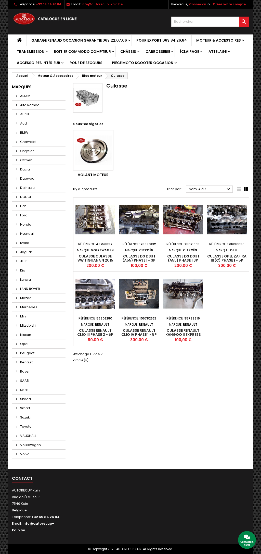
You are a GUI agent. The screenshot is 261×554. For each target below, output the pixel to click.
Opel (23, 343)
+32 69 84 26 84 (48, 4)
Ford (23, 215)
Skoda (25, 399)
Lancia (25, 279)
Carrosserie (158, 51)
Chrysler (26, 151)
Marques (22, 87)
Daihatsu (27, 187)
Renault (26, 362)
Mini (23, 316)
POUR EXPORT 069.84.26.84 (161, 40)
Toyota (25, 426)
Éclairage (189, 51)
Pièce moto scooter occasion (142, 62)
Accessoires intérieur (38, 62)
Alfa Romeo (29, 105)
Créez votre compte (229, 4)
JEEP (23, 261)
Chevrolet (27, 141)
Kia (22, 270)
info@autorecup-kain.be (102, 4)
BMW (23, 132)
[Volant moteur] (93, 150)
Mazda (25, 298)
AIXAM (24, 95)
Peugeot (26, 353)
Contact (22, 478)
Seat (23, 389)
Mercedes (28, 307)
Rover (24, 371)
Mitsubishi (27, 325)
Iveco (24, 242)
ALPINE (25, 114)
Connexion (197, 4)
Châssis (128, 51)
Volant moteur (93, 174)
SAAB (24, 380)
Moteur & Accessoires (218, 40)
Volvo (24, 454)
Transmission (30, 51)
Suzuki (25, 417)
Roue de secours (86, 62)
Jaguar (25, 252)
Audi (23, 123)
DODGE (25, 196)
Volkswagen (30, 444)
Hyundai (26, 233)
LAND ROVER (29, 288)
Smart (24, 408)
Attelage (217, 51)
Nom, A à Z (210, 189)
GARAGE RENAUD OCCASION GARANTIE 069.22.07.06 (79, 40)
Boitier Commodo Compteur (82, 51)
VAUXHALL (27, 435)
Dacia (24, 169)
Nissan (25, 334)
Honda (25, 224)
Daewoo (26, 178)
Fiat (22, 206)
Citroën (25, 160)
